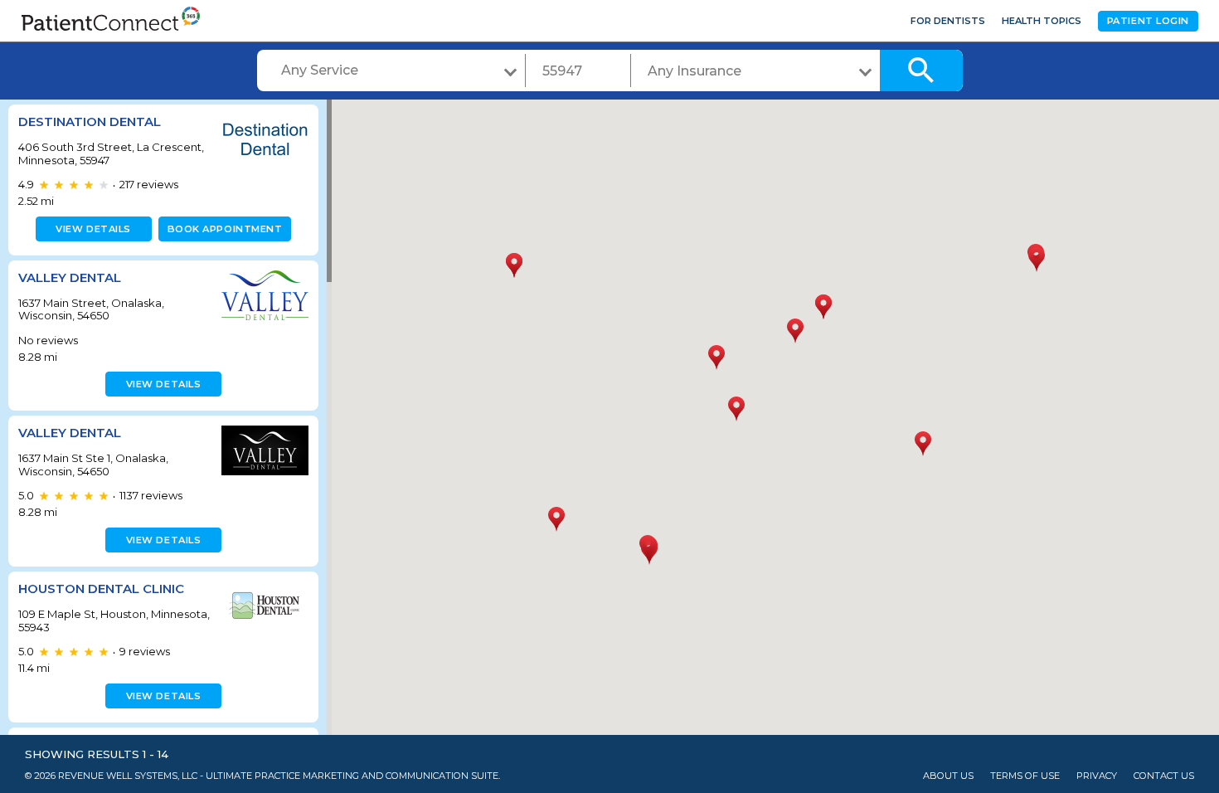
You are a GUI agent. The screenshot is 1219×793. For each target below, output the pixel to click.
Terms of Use (1025, 776)
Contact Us (1164, 776)
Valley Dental (69, 277)
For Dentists (948, 21)
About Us (948, 776)
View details (93, 229)
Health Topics (1041, 21)
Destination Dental (89, 121)
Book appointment (225, 229)
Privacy (1096, 776)
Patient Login (1148, 21)
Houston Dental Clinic (101, 588)
